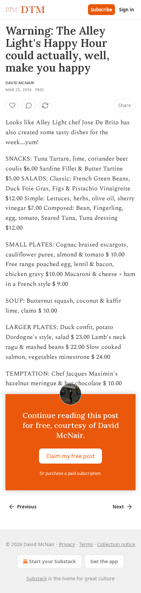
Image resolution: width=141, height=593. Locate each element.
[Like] (12, 105)
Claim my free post (70, 456)
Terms (86, 544)
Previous (26, 507)
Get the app (104, 561)
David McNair (19, 82)
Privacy (67, 544)
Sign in (126, 10)
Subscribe (101, 10)
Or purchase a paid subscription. (70, 473)
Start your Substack (52, 561)
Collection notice (116, 544)
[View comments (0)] (29, 105)
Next (118, 507)
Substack (36, 578)
